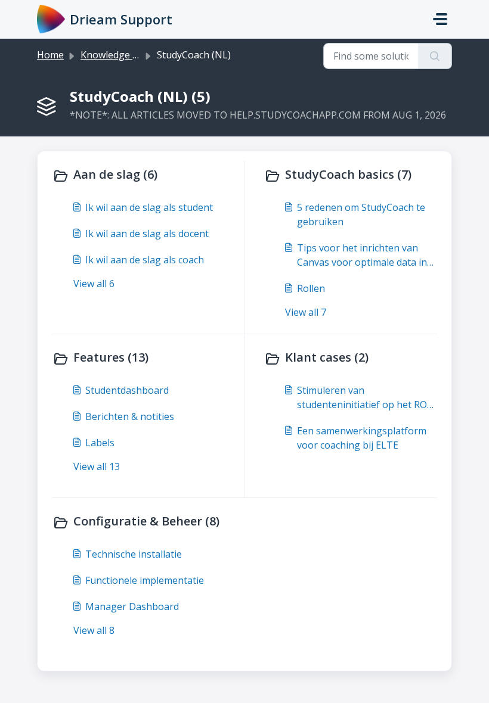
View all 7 (305, 312)
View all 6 (93, 283)
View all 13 (96, 466)
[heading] (145, 176)
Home (50, 54)
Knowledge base (117, 54)
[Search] (435, 56)
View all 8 (93, 630)
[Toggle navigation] (440, 19)
